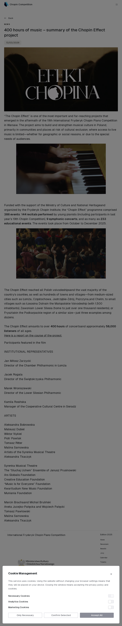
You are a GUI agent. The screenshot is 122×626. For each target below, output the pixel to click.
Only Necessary (25, 615)
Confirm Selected (61, 615)
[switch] (111, 595)
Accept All (96, 615)
